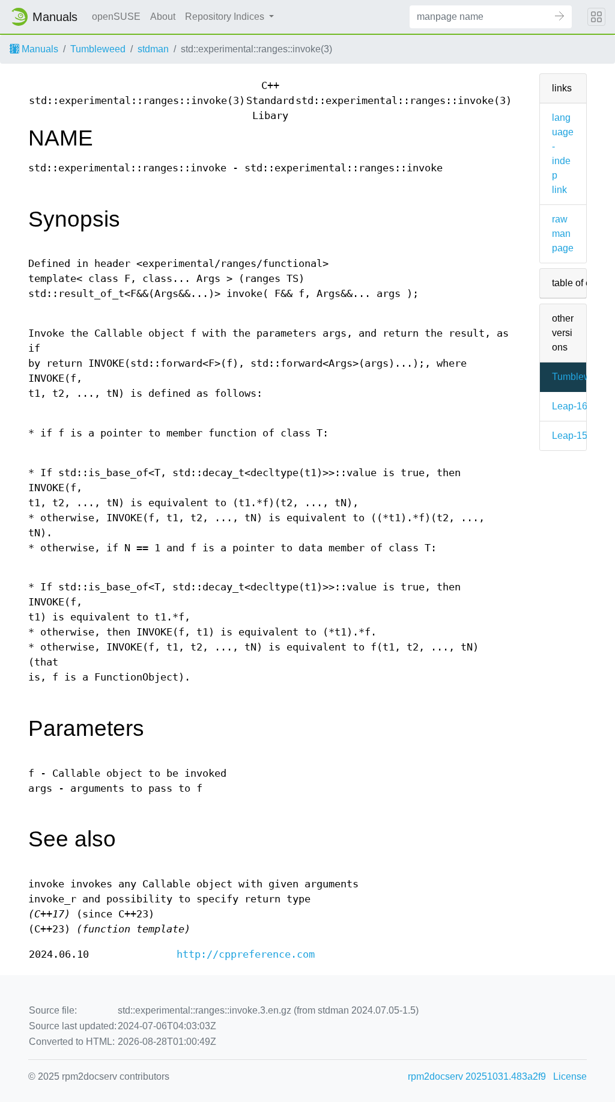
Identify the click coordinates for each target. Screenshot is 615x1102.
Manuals (38, 49)
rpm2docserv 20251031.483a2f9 (477, 1076)
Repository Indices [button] (226, 16)
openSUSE (116, 16)
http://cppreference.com (246, 954)
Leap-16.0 (573, 406)
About (162, 16)
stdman (153, 49)
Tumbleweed (98, 49)
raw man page (563, 233)
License (570, 1076)
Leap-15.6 (573, 435)
